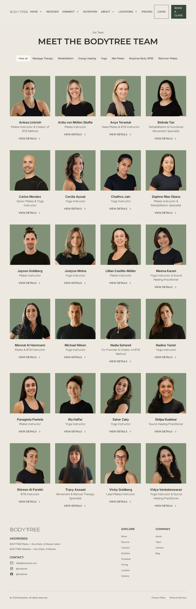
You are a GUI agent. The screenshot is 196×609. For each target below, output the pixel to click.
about (105, 11)
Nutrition (125, 553)
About (159, 536)
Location (125, 570)
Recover (52, 11)
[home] (19, 11)
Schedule (126, 559)
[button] (36, 12)
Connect (68, 11)
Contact (160, 547)
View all (23, 58)
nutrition (90, 11)
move (34, 11)
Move (124, 536)
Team (158, 542)
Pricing (147, 11)
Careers (125, 576)
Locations (126, 11)
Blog (158, 553)
